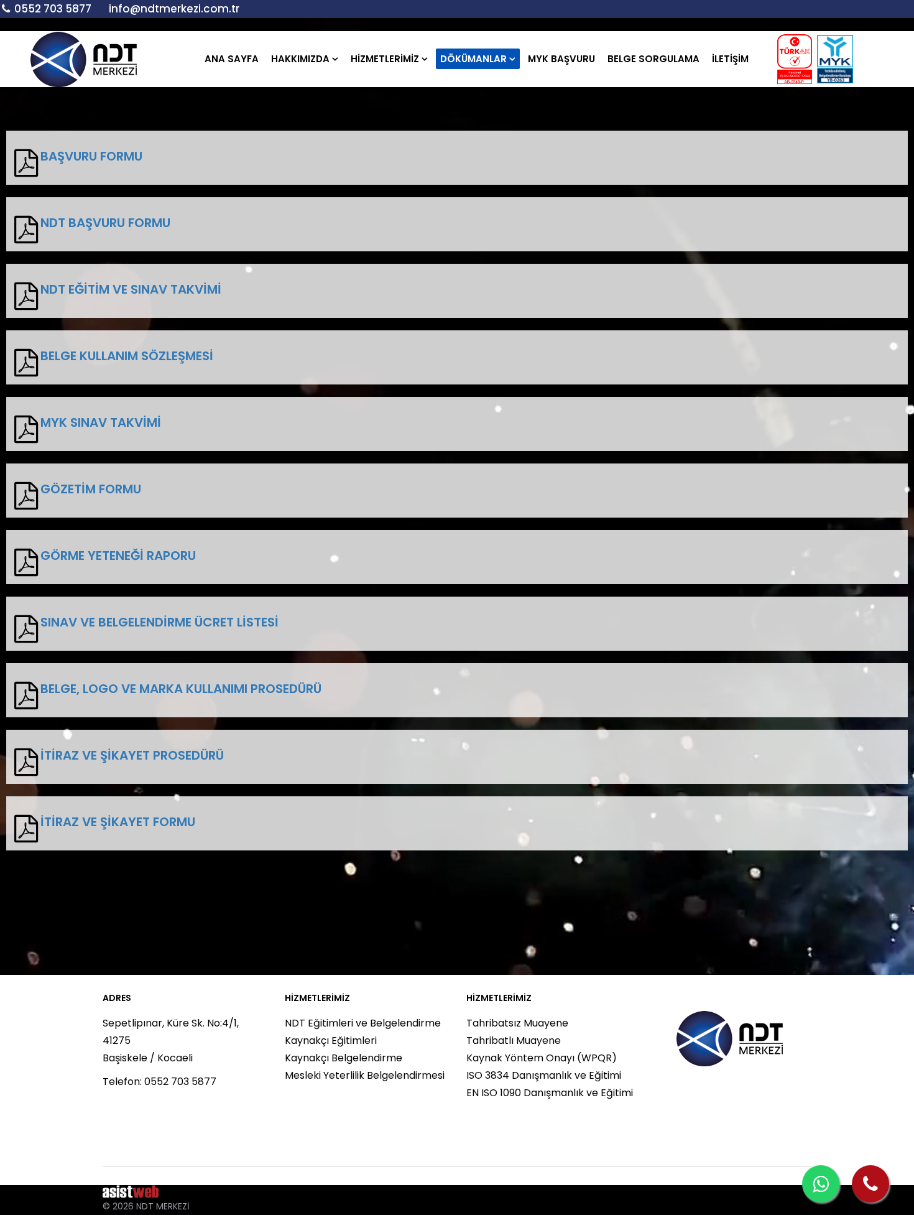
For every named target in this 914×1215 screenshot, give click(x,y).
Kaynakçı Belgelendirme (343, 1058)
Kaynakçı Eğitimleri (331, 1040)
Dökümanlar (473, 58)
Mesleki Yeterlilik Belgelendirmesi (365, 1075)
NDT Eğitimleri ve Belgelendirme (363, 1023)
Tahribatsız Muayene (517, 1023)
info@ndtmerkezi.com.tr (174, 8)
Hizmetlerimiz (385, 58)
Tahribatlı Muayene (513, 1040)
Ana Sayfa (232, 58)
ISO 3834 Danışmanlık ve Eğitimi (543, 1075)
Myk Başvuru (561, 58)
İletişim (730, 58)
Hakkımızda (300, 58)
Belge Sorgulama (653, 58)
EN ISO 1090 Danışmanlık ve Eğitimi (549, 1093)
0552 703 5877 (52, 8)
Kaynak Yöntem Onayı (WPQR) (541, 1058)
